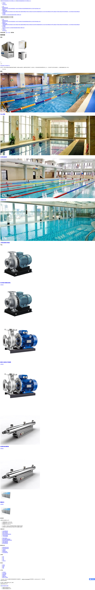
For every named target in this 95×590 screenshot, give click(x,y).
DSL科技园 (8, 14)
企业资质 (4, 14)
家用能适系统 (4, 551)
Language (3, 3)
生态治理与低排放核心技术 (36, 8)
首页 (3, 6)
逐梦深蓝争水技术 (5, 547)
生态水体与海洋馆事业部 (46, 11)
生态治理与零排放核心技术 (36, 21)
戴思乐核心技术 (5, 7)
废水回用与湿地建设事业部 (37, 11)
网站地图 (43, 579)
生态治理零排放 (5, 552)
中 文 (3, 4)
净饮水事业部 (10, 11)
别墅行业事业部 (54, 11)
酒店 (3, 556)
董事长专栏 (19, 14)
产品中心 (4, 2)
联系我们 (15, 14)
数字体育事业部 (65, 11)
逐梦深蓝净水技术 (5, 8)
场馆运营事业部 (77, 11)
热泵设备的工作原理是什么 (5, 65)
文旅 (3, 559)
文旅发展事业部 (5, 11)
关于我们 (4, 13)
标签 (9, 32)
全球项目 (4, 12)
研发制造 (20, 8)
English (5, 4)
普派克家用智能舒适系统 (26, 8)
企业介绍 (4, 27)
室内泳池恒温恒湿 (12, 8)
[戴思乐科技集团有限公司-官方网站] (8, 0)
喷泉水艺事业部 (29, 11)
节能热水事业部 (59, 11)
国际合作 (4, 9)
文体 (3, 558)
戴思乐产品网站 (5, 577)
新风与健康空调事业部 (23, 11)
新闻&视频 (12, 14)
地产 (3, 557)
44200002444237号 (37, 579)
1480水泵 (17, 8)
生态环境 (4, 560)
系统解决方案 (4, 10)
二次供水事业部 (71, 11)
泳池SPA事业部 (15, 11)
